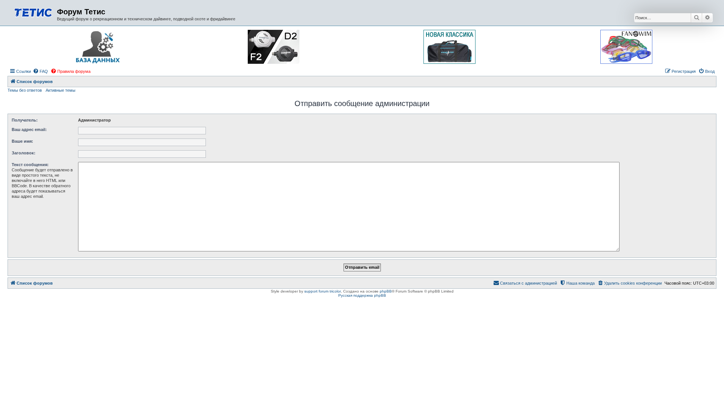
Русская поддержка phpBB (362, 295)
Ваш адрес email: (29, 129)
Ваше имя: (22, 141)
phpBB (386, 291)
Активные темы (60, 90)
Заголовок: (23, 153)
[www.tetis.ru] (33, 12)
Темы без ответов (25, 90)
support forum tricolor (322, 291)
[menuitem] (40, 71)
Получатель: (25, 120)
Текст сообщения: (30, 164)
